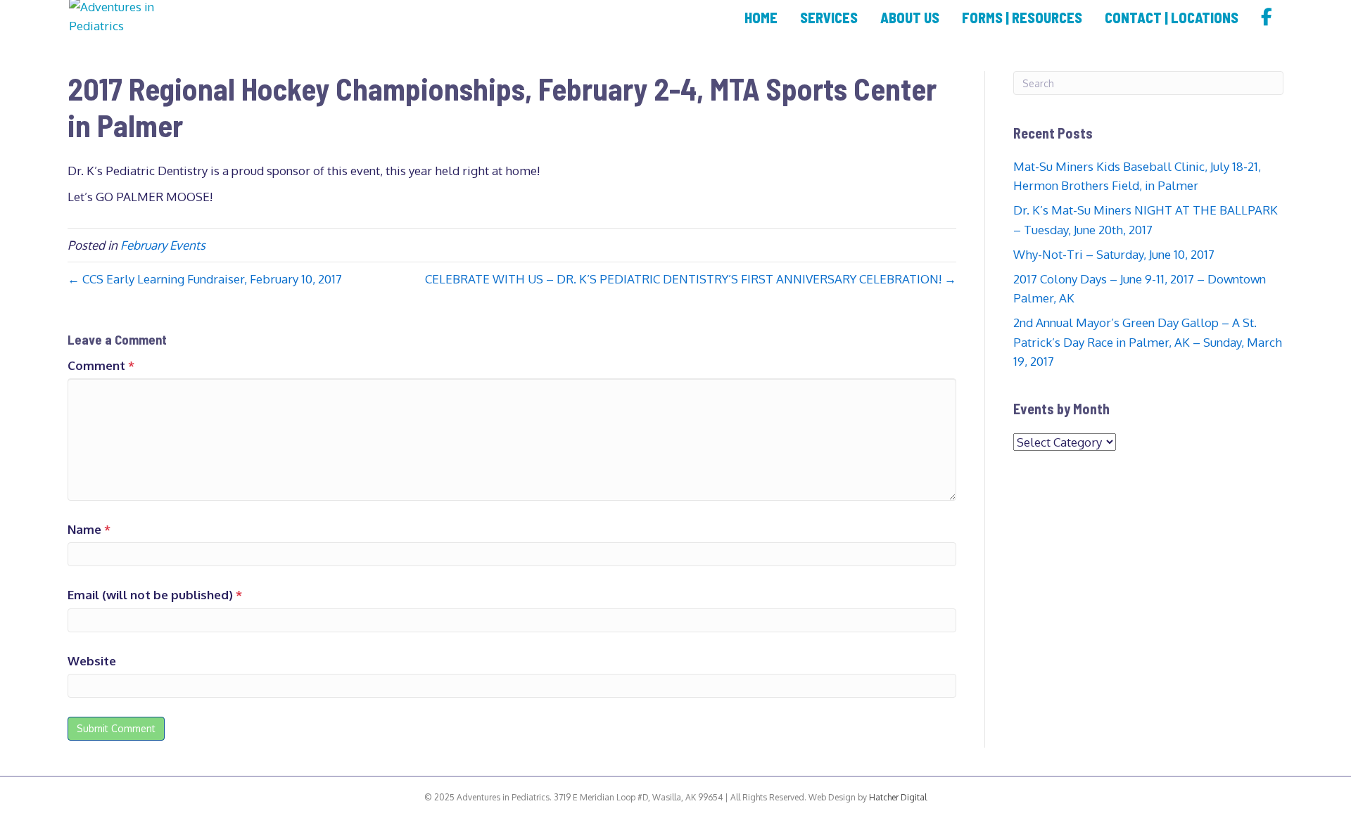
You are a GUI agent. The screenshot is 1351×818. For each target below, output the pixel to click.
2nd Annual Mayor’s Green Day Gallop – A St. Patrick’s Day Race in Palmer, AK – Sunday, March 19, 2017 (1147, 341)
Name (89, 529)
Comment (101, 365)
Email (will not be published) (155, 594)
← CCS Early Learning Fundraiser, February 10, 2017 (205, 278)
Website (92, 660)
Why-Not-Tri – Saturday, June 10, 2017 (1113, 254)
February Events (162, 245)
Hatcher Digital (897, 797)
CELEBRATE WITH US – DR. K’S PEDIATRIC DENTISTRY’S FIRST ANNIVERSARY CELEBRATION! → (690, 278)
